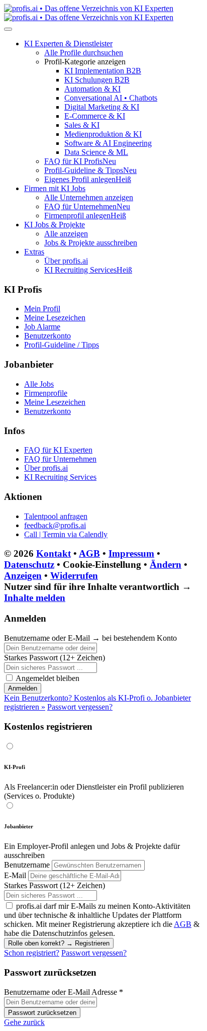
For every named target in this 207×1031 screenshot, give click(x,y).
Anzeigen (23, 575)
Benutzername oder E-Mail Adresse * (63, 992)
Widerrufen (74, 575)
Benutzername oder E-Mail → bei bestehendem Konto (90, 638)
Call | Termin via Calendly (66, 534)
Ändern (165, 564)
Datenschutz (29, 564)
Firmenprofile (45, 393)
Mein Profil (42, 308)
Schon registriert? (31, 953)
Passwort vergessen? (80, 707)
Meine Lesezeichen (54, 317)
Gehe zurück (24, 1022)
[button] (68, 43)
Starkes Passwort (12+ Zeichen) (54, 657)
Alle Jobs (39, 384)
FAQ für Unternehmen (60, 459)
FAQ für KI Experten (58, 450)
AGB (89, 553)
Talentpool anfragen (55, 516)
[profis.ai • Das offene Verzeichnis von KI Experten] (88, 13)
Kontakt (53, 553)
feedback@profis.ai (55, 525)
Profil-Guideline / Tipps (61, 344)
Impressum (131, 553)
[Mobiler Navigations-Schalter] (8, 29)
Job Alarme (42, 326)
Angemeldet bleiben (47, 678)
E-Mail (15, 875)
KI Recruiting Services (60, 477)
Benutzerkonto (47, 335)
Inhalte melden (34, 597)
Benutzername (27, 865)
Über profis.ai (46, 468)
